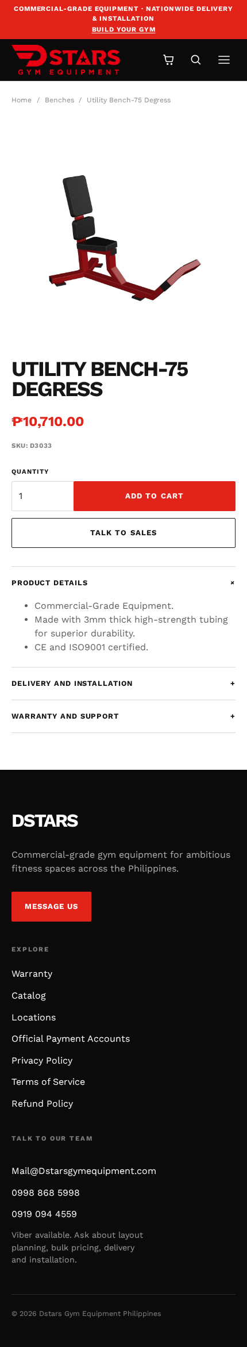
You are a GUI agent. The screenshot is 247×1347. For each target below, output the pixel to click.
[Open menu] (224, 59)
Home (21, 100)
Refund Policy (42, 1103)
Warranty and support (123, 716)
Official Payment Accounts (70, 1038)
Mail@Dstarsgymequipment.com (83, 1170)
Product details (123, 583)
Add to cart (154, 496)
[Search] (196, 59)
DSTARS (44, 820)
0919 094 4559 (44, 1213)
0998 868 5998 (45, 1192)
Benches (59, 100)
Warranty (31, 973)
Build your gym (124, 29)
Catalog (28, 995)
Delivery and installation (123, 683)
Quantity (30, 471)
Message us (52, 906)
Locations (33, 1017)
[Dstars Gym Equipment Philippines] (78, 60)
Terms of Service (48, 1081)
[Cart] (169, 59)
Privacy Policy (41, 1060)
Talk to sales (123, 532)
